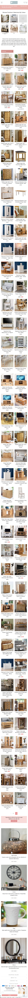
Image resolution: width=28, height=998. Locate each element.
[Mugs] (14, 914)
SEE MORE (14, 861)
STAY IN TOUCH (13, 983)
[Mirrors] (14, 951)
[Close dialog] (26, 987)
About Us (14, 977)
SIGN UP (9, 995)
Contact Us (13, 980)
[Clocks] (14, 877)
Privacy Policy (13, 990)
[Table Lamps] (14, 841)
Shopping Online (14, 974)
